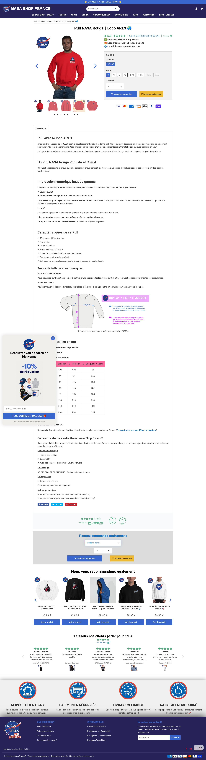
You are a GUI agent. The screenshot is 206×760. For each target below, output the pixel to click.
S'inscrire (175, 737)
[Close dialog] (53, 338)
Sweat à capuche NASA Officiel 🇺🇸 (159, 607)
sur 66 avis (102, 643)
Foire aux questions (45, 731)
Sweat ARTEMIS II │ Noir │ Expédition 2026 (75, 607)
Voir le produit (47, 622)
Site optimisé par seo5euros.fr (81, 756)
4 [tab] (64, 114)
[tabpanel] (39, 105)
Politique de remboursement (99, 736)
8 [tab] (78, 114)
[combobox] (103, 8)
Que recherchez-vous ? (47, 740)
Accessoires (148, 15)
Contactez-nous (44, 736)
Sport (74, 15)
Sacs (135, 15)
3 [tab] (61, 114)
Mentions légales (11, 749)
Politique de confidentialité (98, 731)
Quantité (110, 81)
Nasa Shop (40, 15)
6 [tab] (71, 114)
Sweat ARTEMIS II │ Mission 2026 (47, 607)
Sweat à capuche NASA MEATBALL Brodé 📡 (131, 607)
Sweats (50, 15)
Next (95, 65)
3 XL (140, 75)
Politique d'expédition (96, 740)
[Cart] (202, 8)
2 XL (132, 75)
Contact (170, 15)
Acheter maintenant (152, 94)
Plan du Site (24, 749)
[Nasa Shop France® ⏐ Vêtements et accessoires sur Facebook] (186, 749)
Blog (161, 15)
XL (125, 75)
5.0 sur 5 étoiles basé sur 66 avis (144, 36)
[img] (102, 639)
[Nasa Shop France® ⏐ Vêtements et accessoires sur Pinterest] (191, 749)
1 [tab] (54, 114)
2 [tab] (58, 114)
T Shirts (62, 15)
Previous (37, 65)
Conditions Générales (96, 727)
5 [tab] (68, 114)
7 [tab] (74, 114)
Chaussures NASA (101, 15)
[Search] (116, 8)
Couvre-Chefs (121, 15)
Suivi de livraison (44, 727)
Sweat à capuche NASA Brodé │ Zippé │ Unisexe (103, 607)
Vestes (85, 15)
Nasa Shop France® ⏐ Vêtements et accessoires (29, 756)
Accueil (36, 21)
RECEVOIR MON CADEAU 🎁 (29, 416)
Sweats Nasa (46, 21)
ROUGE (111, 64)
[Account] (196, 8)
